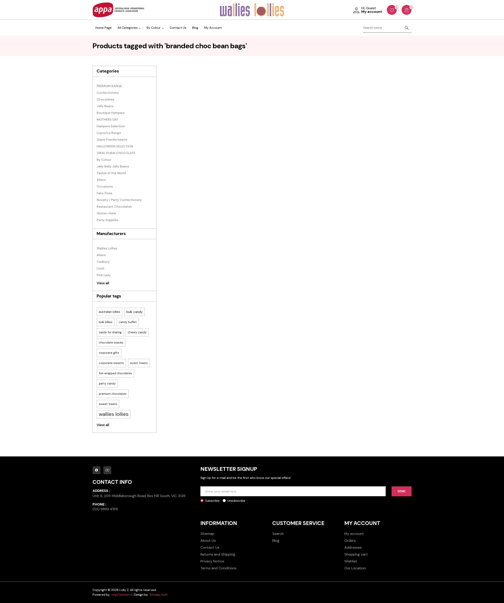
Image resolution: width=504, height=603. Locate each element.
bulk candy (134, 312)
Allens (101, 180)
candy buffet (128, 322)
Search (278, 533)
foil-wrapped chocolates (115, 373)
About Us (208, 540)
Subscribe (212, 501)
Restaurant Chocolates (114, 206)
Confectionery (108, 93)
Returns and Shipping (217, 554)
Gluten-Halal (106, 213)
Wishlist (350, 561)
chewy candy (137, 332)
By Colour (104, 160)
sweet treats (108, 404)
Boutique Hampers (110, 113)
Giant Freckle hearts (112, 140)
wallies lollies (113, 414)
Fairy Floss (104, 193)
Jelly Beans (105, 106)
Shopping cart (356, 554)
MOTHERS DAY (107, 119)
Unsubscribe (236, 501)
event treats (139, 363)
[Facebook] (96, 470)
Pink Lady (104, 275)
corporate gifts (109, 353)
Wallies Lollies (107, 248)
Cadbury (103, 262)
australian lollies (109, 312)
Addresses (353, 547)
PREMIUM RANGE (109, 86)
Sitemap (207, 533)
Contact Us (178, 28)
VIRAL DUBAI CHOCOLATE (116, 153)
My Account (213, 28)
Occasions (105, 186)
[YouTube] (107, 470)
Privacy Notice (212, 561)
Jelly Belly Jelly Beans (113, 166)
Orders (350, 540)
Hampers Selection (111, 126)
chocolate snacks (111, 343)
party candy (107, 384)
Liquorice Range (109, 133)
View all (103, 283)
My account (354, 533)
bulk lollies (105, 322)
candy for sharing (110, 332)
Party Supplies (107, 220)
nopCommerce (122, 595)
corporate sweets (111, 363)
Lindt (100, 268)
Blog (195, 28)
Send (401, 491)
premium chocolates (112, 394)
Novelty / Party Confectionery (119, 200)
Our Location (355, 568)
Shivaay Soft (159, 595)
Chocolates (105, 99)
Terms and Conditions (218, 568)
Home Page (103, 28)
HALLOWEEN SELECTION (115, 146)
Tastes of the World (111, 173)
